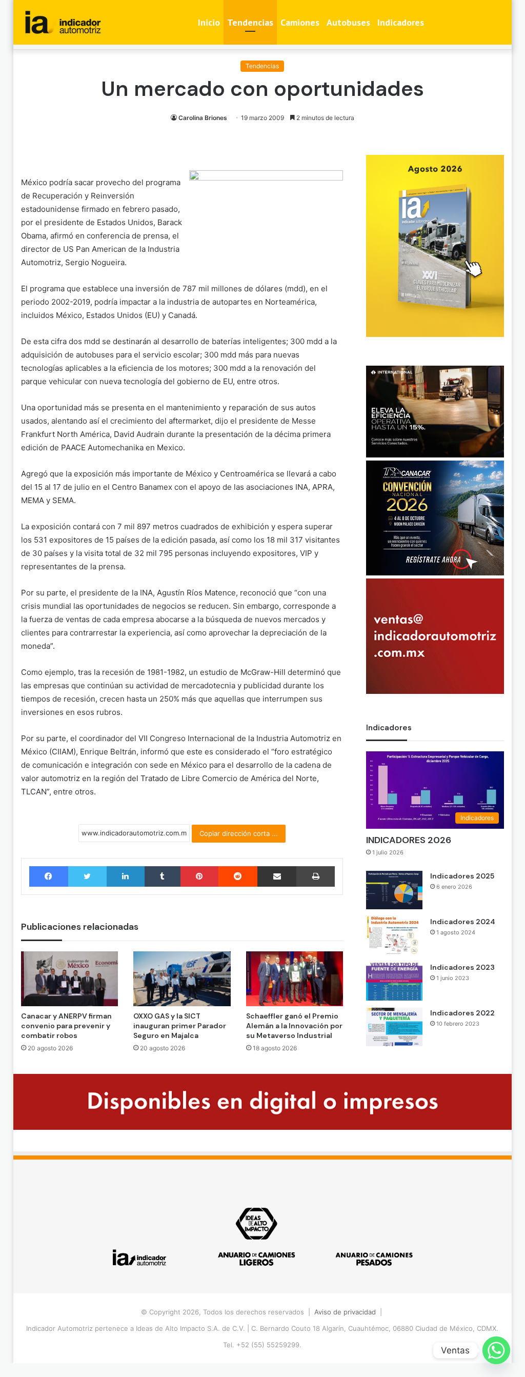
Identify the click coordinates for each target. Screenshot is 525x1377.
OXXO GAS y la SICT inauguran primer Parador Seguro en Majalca (179, 1025)
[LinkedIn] (126, 876)
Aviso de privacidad (345, 1312)
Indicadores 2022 (462, 1012)
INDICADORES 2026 (408, 840)
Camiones (299, 22)
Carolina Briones (202, 118)
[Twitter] (87, 876)
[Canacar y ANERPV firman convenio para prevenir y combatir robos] (69, 978)
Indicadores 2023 (462, 967)
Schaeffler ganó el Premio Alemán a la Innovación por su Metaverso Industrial (294, 1025)
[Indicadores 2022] (394, 1027)
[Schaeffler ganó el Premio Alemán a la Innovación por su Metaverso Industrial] (295, 978)
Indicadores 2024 (462, 921)
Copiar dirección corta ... (238, 833)
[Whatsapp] (496, 1350)
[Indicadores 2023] (394, 981)
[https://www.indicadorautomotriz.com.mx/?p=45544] (435, 334)
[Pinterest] (199, 876)
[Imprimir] (315, 876)
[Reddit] (237, 876)
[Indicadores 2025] (394, 890)
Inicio (209, 22)
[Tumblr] (162, 876)
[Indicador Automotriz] (63, 22)
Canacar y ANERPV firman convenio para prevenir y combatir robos (66, 1025)
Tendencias (250, 22)
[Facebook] (48, 876)
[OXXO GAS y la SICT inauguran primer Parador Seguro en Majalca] (182, 978)
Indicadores (400, 22)
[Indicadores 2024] (394, 935)
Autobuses (348, 22)
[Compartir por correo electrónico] (276, 876)
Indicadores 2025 (462, 876)
